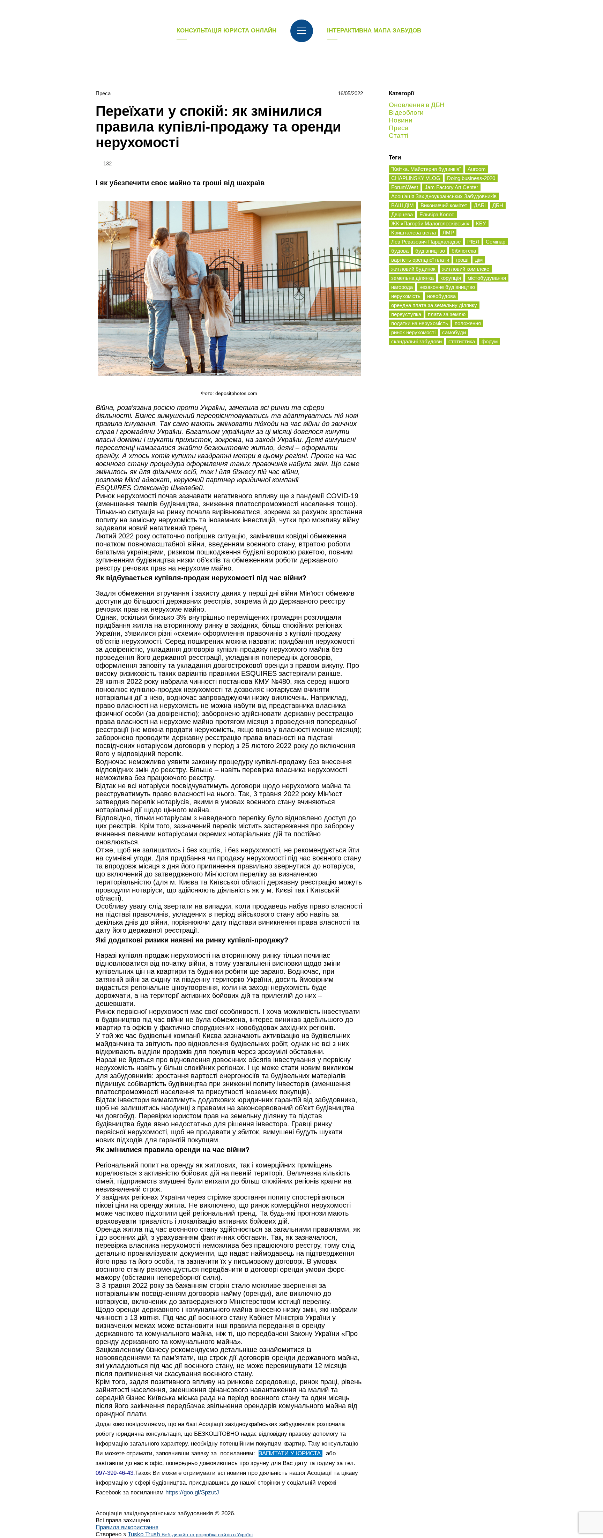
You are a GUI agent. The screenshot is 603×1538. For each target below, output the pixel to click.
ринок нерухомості (413, 332)
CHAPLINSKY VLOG (415, 178)
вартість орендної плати (420, 260)
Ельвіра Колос (436, 214)
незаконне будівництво (447, 287)
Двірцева (402, 214)
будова (400, 251)
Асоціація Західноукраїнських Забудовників (444, 196)
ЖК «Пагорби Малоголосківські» (430, 223)
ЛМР (448, 233)
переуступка (406, 314)
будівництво (430, 251)
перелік (143, 802)
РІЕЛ (473, 242)
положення (468, 323)
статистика (461, 341)
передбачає (186, 1406)
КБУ (481, 223)
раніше (329, 673)
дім (479, 260)
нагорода (402, 287)
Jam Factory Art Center (451, 187)
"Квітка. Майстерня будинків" (426, 169)
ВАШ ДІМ (402, 205)
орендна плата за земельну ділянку (434, 305)
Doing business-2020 (471, 178)
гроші (462, 260)
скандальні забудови (416, 341)
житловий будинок (413, 269)
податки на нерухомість (419, 323)
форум (490, 341)
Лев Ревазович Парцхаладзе (426, 242)
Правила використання (127, 1527)
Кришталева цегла (413, 233)
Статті (398, 135)
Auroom (477, 169)
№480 (280, 681)
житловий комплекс (465, 269)
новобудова (441, 296)
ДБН (497, 205)
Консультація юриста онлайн (226, 30)
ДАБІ (480, 205)
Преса (103, 93)
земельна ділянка (412, 278)
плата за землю (447, 314)
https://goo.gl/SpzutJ (192, 1492)
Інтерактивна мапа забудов (374, 30)
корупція (450, 278)
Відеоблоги (406, 112)
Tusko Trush (190, 1534)
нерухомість (405, 296)
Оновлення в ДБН (417, 105)
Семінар (495, 242)
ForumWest (404, 187)
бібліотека (464, 251)
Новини (400, 120)
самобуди (454, 332)
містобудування (487, 278)
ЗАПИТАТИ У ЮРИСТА (290, 1453)
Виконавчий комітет (443, 205)
